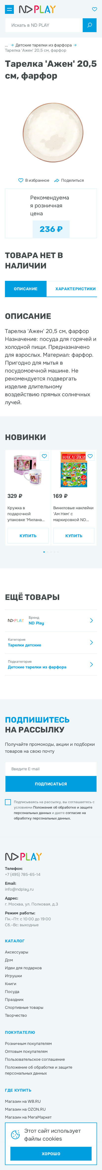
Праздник (14, 999)
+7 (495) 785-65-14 (22, 874)
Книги (10, 983)
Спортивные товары (24, 1007)
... (7, 45)
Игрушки (13, 975)
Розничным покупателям (28, 1043)
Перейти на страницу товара (25, 455)
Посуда (12, 991)
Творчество (16, 1015)
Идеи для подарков (23, 968)
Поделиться (72, 180)
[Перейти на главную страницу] (37, 9)
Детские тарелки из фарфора (44, 45)
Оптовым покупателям (26, 1051)
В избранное (37, 180)
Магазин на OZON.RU (25, 1109)
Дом (9, 960)
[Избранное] (44, 456)
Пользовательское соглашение (35, 1059)
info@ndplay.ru (19, 889)
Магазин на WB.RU (23, 1101)
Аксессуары (16, 952)
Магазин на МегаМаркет (28, 1117)
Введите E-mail (25, 769)
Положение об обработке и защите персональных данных (38, 1070)
